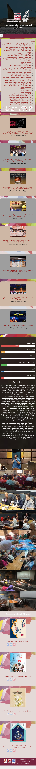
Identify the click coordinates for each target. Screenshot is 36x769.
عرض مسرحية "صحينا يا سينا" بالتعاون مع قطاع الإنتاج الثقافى (17, 51)
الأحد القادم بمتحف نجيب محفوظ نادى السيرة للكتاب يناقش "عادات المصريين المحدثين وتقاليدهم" (18, 215)
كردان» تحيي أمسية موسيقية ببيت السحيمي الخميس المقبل (18, 325)
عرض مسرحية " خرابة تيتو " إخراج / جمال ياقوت (19, 55)
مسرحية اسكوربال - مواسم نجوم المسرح (21, 75)
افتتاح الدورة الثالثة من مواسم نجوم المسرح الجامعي (17, 80)
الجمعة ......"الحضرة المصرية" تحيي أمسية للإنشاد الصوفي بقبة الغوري (18, 298)
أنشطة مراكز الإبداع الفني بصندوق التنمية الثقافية (18, 676)
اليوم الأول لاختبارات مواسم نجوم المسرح (20, 104)
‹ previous (24, 107)
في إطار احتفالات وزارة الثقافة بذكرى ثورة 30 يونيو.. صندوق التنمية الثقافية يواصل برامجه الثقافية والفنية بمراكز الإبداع (18, 132)
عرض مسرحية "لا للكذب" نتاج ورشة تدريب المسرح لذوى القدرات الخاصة (17, 70)
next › (12, 110)
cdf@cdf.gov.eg (26, 761)
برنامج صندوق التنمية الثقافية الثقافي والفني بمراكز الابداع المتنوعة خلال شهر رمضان (18, 747)
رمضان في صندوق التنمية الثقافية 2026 (18, 641)
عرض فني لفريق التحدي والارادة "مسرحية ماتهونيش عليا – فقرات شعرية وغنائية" (16, 45)
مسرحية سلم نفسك (26, 87)
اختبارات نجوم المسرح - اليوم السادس (21, 94)
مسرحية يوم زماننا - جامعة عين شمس (21, 74)
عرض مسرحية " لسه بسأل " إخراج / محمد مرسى (19, 57)
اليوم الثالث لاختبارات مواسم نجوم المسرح (20, 100)
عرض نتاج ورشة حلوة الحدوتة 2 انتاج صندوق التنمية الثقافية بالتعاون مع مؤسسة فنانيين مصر (18, 83)
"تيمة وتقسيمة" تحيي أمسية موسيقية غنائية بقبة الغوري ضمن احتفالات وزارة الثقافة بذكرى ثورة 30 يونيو (18, 160)
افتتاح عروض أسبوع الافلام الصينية (22, 54)
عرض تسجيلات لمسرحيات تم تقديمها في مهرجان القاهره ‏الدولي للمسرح (16, 60)
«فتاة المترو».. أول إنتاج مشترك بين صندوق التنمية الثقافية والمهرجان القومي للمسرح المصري (18, 271)
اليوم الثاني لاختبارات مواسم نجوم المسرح (20, 102)
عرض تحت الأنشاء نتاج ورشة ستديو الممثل (20, 65)
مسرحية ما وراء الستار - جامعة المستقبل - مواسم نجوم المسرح (17, 78)
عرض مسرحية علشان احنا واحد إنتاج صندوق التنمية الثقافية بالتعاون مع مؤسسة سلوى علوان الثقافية (18, 48)
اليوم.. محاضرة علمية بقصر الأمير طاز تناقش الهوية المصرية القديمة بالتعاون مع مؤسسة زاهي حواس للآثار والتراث (18, 188)
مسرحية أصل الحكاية (26, 62)
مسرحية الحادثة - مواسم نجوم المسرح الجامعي (19, 72)
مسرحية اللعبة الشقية (25, 89)
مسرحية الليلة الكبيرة (26, 67)
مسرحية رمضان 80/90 (26, 64)
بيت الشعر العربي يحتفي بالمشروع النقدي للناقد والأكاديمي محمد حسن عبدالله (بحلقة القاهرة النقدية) (18, 241)
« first (30, 107)
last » (7, 110)
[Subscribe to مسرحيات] (0, 113)
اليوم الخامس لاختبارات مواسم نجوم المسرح (20, 95)
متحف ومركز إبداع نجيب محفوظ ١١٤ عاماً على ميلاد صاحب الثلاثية (18, 711)
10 (20, 110)
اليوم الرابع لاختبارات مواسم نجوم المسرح (20, 99)
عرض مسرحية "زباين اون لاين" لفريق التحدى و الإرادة (17, 85)
